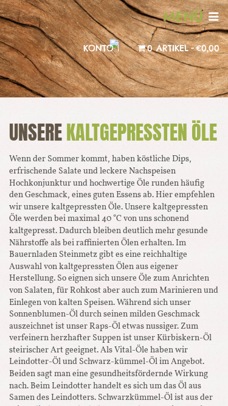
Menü (186, 16)
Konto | (101, 48)
